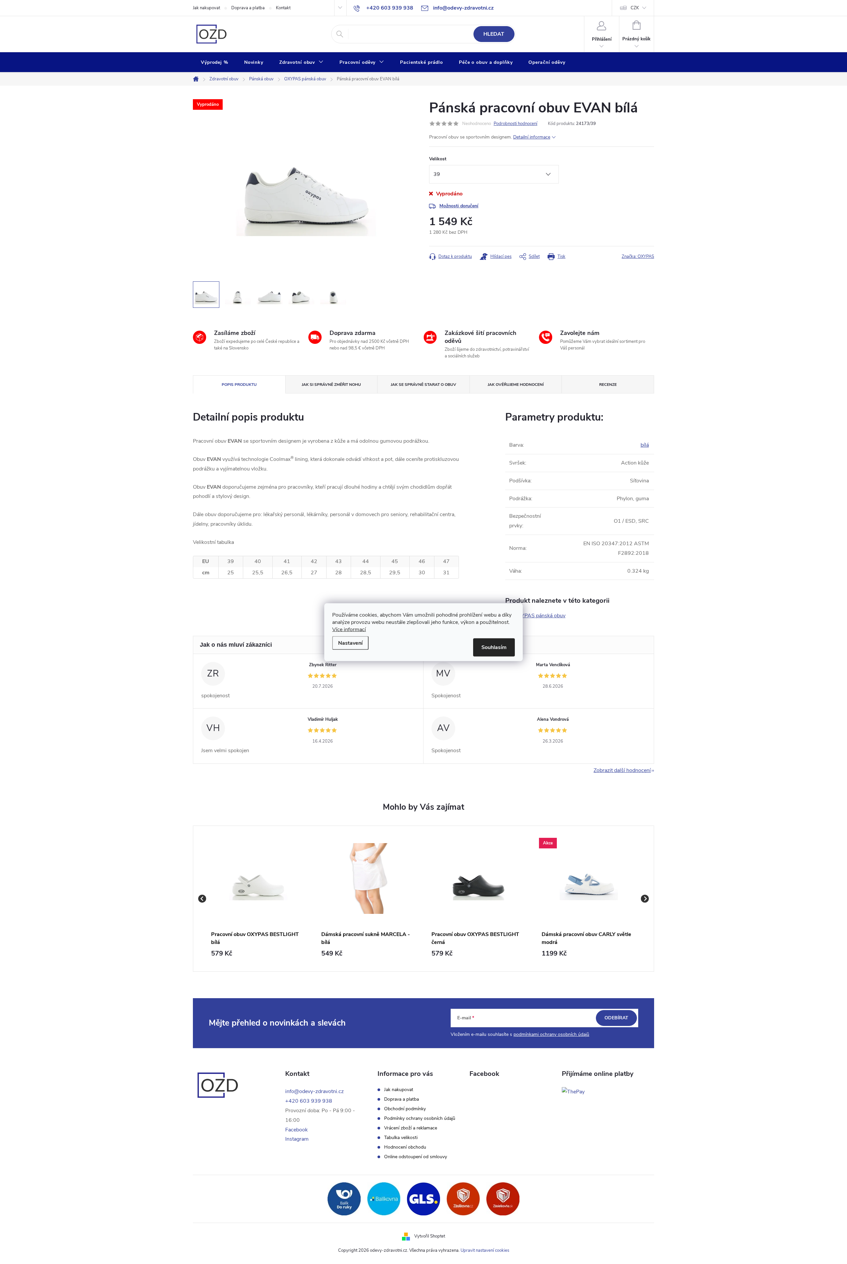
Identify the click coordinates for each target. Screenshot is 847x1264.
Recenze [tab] (608, 384)
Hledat (493, 34)
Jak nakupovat (206, 8)
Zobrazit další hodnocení (622, 770)
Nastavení (350, 642)
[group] (258, 899)
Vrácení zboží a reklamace (410, 1128)
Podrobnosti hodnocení (515, 123)
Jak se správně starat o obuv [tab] (423, 384)
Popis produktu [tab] (239, 384)
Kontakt (283, 8)
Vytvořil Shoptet (429, 1236)
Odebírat (616, 1018)
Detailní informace (531, 137)
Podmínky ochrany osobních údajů (419, 1118)
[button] (258, 953)
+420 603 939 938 (308, 1101)
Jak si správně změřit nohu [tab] (331, 384)
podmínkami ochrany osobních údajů (551, 1034)
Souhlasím (494, 647)
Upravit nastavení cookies (485, 1250)
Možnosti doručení (458, 206)
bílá (645, 445)
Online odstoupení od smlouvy (415, 1157)
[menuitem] (214, 62)
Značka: (638, 257)
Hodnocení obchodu (405, 1147)
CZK (635, 8)
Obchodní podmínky (405, 1109)
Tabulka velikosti (401, 1137)
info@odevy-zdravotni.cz (314, 1091)
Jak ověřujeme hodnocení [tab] (516, 384)
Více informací (349, 629)
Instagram (297, 1139)
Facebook (296, 1129)
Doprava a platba (248, 8)
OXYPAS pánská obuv (539, 615)
